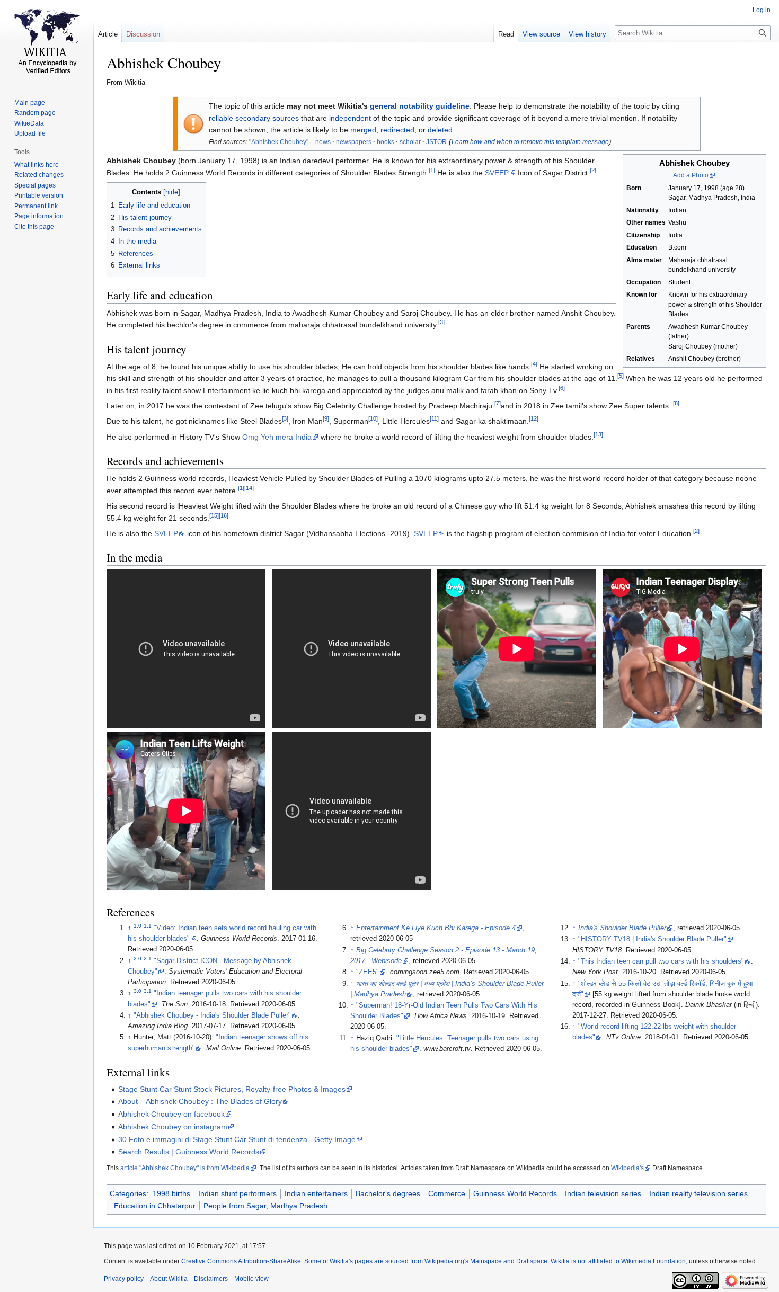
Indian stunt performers (237, 1193)
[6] (562, 388)
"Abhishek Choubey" (278, 142)
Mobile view (251, 1278)
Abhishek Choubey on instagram (172, 1126)
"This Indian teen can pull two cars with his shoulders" (661, 961)
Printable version (38, 195)
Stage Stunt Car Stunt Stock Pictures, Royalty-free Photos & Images (232, 1089)
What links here (36, 164)
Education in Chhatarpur (155, 1205)
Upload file (30, 133)
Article (108, 34)
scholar (410, 142)
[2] (593, 170)
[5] (620, 376)
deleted (440, 130)
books (385, 142)
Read (506, 34)
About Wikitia (169, 1278)
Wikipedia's (627, 1168)
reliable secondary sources (254, 118)
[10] (373, 419)
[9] (326, 419)
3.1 (148, 991)
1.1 (148, 926)
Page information (39, 216)
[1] (432, 170)
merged (363, 130)
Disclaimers (211, 1278)
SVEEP (497, 172)
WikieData (29, 123)
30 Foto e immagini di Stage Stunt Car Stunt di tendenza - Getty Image (237, 1139)
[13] (598, 434)
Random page (35, 113)
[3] (441, 322)
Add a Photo (691, 175)
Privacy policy (124, 1278)
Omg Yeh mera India (277, 437)
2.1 (148, 958)
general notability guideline (420, 106)
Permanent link (36, 206)
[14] (249, 488)
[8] (676, 403)
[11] (434, 419)
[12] (533, 419)
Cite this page (34, 226)
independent (350, 118)
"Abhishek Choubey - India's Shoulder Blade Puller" (212, 1015)
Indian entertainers (316, 1193)
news (323, 142)
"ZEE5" (367, 972)
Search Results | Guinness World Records (188, 1151)
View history (587, 34)
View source (541, 34)
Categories (128, 1193)
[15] (214, 515)
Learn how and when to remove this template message (530, 142)
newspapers (353, 142)
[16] (223, 515)
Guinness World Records (515, 1193)
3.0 (137, 991)
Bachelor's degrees (388, 1193)
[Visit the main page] (46, 42)
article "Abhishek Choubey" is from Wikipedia (185, 1168)
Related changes (39, 175)
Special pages (35, 185)
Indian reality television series (698, 1193)
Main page (29, 102)
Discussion (143, 34)
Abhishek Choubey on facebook (171, 1114)
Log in (762, 10)
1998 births (171, 1193)
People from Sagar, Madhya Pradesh (265, 1205)
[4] (534, 364)
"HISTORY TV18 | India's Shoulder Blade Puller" (652, 939)
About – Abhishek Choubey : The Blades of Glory (200, 1101)
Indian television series (603, 1193)
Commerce (446, 1193)
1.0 (137, 926)
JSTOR (436, 142)
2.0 (137, 958)
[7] (497, 403)
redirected (397, 130)
